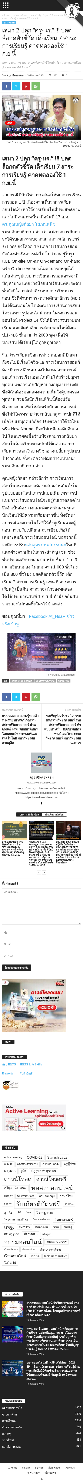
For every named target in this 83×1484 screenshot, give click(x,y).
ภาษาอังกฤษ (47, 1196)
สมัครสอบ (41, 1227)
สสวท (56, 1227)
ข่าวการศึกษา (20, 15)
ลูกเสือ (8, 1212)
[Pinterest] (26, 86)
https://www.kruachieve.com (41, 782)
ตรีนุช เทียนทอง (15, 1188)
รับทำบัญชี (26, 1073)
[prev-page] (39, 872)
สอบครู (67, 1227)
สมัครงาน (24, 1226)
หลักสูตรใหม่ (63, 681)
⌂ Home (12, 1467)
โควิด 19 (10, 1263)
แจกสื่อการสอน (11, 1446)
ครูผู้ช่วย (69, 1164)
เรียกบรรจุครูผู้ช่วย (50, 1249)
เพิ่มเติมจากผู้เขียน (54, 814)
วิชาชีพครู (70, 1467)
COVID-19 (35, 1157)
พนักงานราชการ (25, 1196)
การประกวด (50, 1164)
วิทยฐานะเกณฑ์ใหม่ (16, 1219)
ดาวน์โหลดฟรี (51, 1179)
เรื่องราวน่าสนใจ (12, 1427)
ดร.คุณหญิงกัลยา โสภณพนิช (29, 224)
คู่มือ (23, 1171)
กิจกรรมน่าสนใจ (12, 1408)
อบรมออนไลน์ (23, 1242)
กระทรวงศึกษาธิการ (27, 1164)
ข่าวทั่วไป (8, 1440)
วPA (19, 1212)
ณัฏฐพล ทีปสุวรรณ (43, 1171)
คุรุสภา (10, 1171)
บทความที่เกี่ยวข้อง (29, 814)
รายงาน (69, 1204)
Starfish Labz (57, 1157)
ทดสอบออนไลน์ (52, 1188)
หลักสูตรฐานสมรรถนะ (45, 544)
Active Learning (13, 1157)
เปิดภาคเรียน (28, 1249)
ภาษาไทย (66, 1196)
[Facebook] (6, 86)
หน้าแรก (6, 15)
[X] (16, 86)
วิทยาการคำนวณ (41, 1219)
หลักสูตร (46, 1234)
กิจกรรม (39, 1467)
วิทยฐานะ (44, 1212)
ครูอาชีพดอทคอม (15, 75)
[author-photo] (41, 763)
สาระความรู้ (33, 1472)
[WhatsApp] (35, 86)
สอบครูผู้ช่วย (11, 1234)
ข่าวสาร (26, 1467)
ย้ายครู (7, 1203)
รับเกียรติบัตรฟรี (38, 1204)
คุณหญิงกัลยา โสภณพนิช (21, 681)
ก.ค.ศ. (8, 1164)
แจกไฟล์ (35, 1256)
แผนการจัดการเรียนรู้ (55, 1256)
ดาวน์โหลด (17, 1179)
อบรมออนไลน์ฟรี (56, 1241)
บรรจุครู (8, 1196)
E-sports (8, 1073)
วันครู (28, 1212)
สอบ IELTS (9, 1064)
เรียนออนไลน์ (15, 1256)
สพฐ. (9, 1227)
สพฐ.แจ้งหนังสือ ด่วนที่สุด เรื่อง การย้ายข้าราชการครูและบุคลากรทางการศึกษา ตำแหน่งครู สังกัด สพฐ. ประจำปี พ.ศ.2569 (13, 848)
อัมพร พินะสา (11, 1249)
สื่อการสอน (30, 1234)
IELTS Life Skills (31, 1064)
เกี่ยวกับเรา (50, 1472)
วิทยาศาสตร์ (64, 1220)
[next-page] (44, 872)
